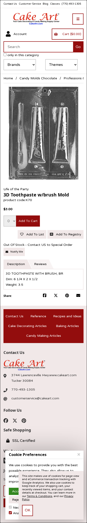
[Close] (78, 454)
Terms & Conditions (39, 496)
